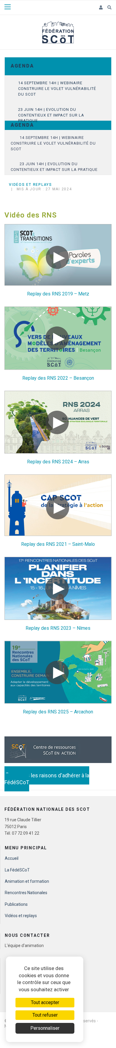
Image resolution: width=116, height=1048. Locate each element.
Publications (16, 904)
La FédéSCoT (17, 870)
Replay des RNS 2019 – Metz (58, 294)
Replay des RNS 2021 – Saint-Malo (58, 544)
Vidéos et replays (21, 915)
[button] (101, 8)
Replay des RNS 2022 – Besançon (58, 378)
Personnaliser (44, 1028)
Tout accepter (45, 1002)
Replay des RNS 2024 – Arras (58, 462)
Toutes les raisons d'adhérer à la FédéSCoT (46, 778)
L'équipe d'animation (24, 945)
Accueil (11, 858)
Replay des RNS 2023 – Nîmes (58, 628)
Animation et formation (27, 881)
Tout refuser (45, 1015)
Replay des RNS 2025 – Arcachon (58, 712)
